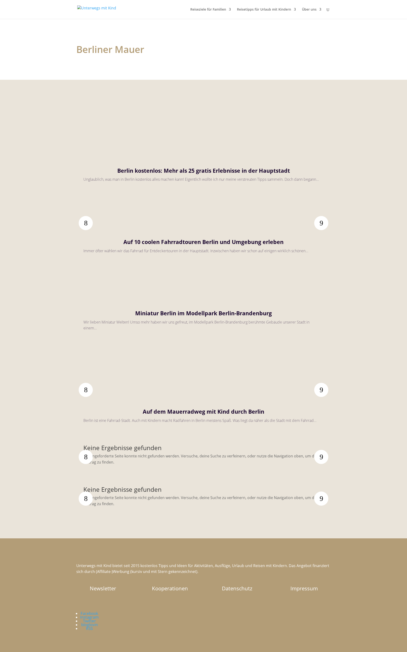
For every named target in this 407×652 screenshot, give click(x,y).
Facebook (89, 613)
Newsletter (103, 588)
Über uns (309, 10)
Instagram (89, 617)
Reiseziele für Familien (208, 10)
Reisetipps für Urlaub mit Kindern (264, 10)
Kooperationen (170, 588)
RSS (89, 628)
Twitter (89, 621)
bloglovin (89, 624)
